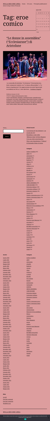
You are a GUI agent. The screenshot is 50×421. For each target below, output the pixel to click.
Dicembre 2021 (7, 374)
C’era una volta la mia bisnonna (35, 139)
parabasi (8, 102)
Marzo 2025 (6, 293)
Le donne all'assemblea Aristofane (20, 100)
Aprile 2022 (6, 366)
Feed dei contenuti (8, 399)
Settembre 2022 (7, 355)
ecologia (29, 168)
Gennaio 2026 (6, 272)
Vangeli (28, 247)
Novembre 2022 (7, 351)
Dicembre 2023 (7, 324)
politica (28, 218)
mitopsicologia (30, 203)
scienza (28, 230)
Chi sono (29, 4)
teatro (25, 95)
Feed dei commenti (8, 401)
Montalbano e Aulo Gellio (33, 135)
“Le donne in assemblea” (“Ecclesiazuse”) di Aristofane (23, 41)
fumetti (28, 174)
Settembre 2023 (7, 330)
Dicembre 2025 (7, 274)
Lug (38, 32)
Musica (28, 207)
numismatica (30, 210)
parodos (13, 102)
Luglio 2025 (6, 285)
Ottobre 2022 (6, 353)
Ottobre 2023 (6, 328)
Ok (25, 419)
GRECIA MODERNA (32, 183)
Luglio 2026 (6, 260)
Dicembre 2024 (7, 299)
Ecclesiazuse (9, 99)
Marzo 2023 (6, 343)
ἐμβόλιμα (35, 104)
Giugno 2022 (6, 362)
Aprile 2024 (6, 316)
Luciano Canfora (33, 100)
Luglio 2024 (6, 310)
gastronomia (30, 176)
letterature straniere (32, 191)
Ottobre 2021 (6, 378)
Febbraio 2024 (6, 320)
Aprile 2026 (6, 266)
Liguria (28, 193)
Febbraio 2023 (6, 345)
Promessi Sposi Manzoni (33, 220)
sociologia (29, 237)
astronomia (29, 156)
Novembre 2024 (7, 301)
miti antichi (30, 201)
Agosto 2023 (6, 332)
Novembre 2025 (7, 276)
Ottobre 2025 (6, 278)
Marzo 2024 (6, 318)
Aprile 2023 (6, 341)
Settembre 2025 (7, 280)
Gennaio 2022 (6, 372)
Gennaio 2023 (6, 347)
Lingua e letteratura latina (33, 197)
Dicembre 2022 (7, 349)
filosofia (29, 170)
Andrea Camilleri (31, 151)
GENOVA (29, 180)
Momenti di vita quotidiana (34, 205)
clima (28, 164)
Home (23, 4)
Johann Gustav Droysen (31, 99)
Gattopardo (29, 178)
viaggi (28, 249)
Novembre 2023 (7, 326)
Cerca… (5, 127)
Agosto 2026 (6, 258)
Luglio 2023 (6, 334)
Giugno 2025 (6, 287)
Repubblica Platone (25, 102)
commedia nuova (37, 97)
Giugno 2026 (6, 262)
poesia (28, 216)
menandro (39, 100)
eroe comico (15, 99)
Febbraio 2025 (6, 295)
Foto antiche (30, 172)
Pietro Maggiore (31, 214)
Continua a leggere (35, 89)
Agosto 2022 (6, 357)
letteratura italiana (31, 187)
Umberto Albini (13, 104)
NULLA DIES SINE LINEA (11, 4)
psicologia (29, 222)
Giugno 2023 (6, 337)
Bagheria (29, 160)
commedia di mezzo (27, 97)
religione (29, 224)
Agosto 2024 (6, 307)
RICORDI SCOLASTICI (32, 226)
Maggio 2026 (6, 264)
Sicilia (28, 235)
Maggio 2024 (6, 314)
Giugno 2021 (6, 386)
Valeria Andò (20, 104)
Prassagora (17, 102)
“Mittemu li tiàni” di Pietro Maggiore (36, 137)
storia (28, 241)
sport (28, 239)
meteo (28, 199)
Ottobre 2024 (6, 303)
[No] (48, 417)
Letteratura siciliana (32, 189)
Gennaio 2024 (6, 322)
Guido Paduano (22, 99)
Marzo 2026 (6, 268)
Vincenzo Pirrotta (28, 104)
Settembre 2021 (7, 380)
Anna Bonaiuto (13, 97)
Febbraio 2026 (6, 270)
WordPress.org (7, 403)
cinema (28, 162)
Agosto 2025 (6, 283)
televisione (29, 245)
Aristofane (20, 97)
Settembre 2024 (7, 305)
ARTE (28, 153)
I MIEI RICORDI (31, 185)
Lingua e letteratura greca (17, 95)
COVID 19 (29, 166)
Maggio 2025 (6, 289)
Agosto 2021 (6, 382)
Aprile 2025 (6, 291)
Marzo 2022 (6, 368)
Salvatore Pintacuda (32, 228)
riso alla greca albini (35, 102)
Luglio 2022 (6, 359)
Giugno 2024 (6, 312)
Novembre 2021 (7, 376)
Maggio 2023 (6, 339)
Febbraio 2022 (6, 370)
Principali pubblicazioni (40, 4)
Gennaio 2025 (6, 297)
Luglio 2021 (6, 384)
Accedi (5, 397)
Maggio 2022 (6, 364)
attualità (29, 158)
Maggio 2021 (6, 389)
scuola (28, 232)
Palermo (29, 212)
